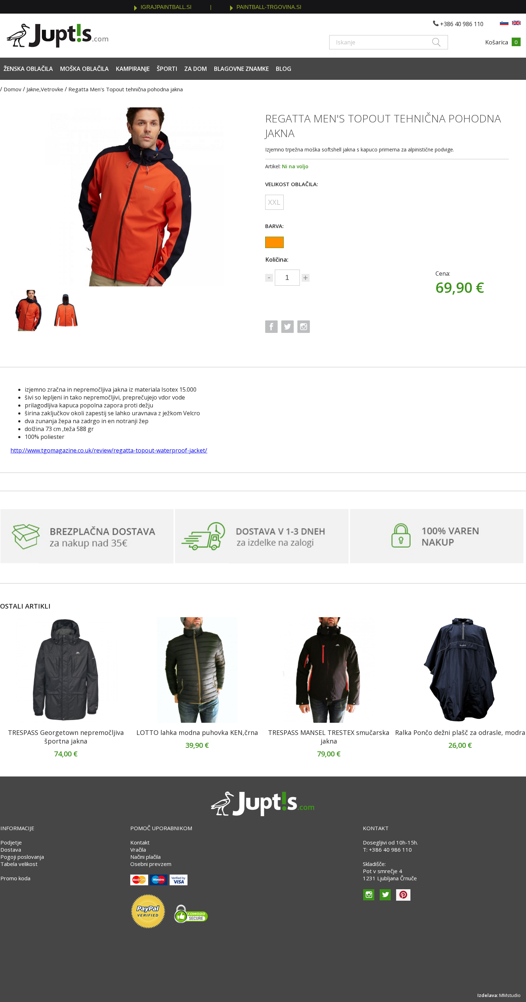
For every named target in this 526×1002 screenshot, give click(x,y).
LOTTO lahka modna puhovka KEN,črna (197, 732)
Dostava (10, 849)
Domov (12, 89)
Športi (167, 69)
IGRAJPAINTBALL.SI (166, 7)
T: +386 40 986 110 (387, 849)
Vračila (138, 849)
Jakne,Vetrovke (44, 89)
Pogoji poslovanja (22, 856)
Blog (283, 69)
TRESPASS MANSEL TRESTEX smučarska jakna (328, 736)
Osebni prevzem (150, 863)
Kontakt (140, 842)
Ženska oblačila (28, 69)
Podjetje (11, 842)
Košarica (496, 42)
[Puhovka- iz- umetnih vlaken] (197, 670)
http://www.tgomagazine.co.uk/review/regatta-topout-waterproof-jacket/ (108, 450)
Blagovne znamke (241, 69)
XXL (274, 202)
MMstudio (510, 995)
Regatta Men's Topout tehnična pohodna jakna (125, 89)
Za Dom (195, 69)
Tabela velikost (19, 863)
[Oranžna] (274, 242)
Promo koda (15, 878)
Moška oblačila (84, 69)
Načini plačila (145, 856)
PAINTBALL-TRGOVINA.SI (269, 7)
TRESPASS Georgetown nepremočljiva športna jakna (66, 736)
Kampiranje (133, 69)
